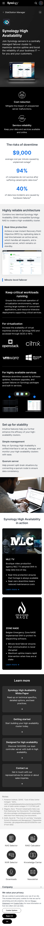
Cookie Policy (19, 903)
